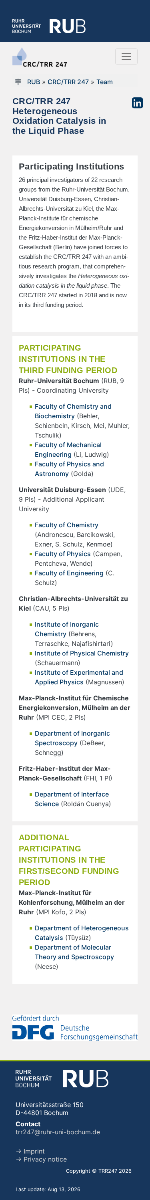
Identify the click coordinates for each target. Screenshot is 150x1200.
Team (104, 82)
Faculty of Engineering (69, 573)
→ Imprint (30, 1151)
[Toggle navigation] (126, 56)
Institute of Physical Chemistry (82, 653)
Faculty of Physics (63, 554)
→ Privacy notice (41, 1159)
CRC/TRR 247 (68, 82)
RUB (33, 82)
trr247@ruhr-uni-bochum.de (58, 1132)
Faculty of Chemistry (66, 525)
